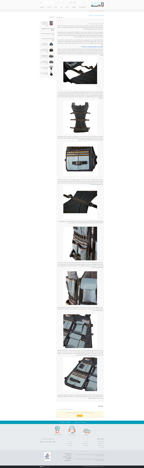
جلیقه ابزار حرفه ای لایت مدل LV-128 (96, 15)
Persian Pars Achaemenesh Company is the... (47, 34)
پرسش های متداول (100, 445)
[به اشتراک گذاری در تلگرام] (59, 17)
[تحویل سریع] (87, 430)
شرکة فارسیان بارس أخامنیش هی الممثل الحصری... (48, 39)
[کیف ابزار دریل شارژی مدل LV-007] (51, 68)
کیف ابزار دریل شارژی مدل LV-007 (45, 68)
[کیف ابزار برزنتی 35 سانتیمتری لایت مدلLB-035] (51, 49)
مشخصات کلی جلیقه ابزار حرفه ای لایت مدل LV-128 (92, 47)
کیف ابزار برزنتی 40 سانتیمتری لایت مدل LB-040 (44, 62)
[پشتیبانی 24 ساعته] (72, 430)
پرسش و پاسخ (69, 443)
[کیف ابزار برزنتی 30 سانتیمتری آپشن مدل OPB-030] (51, 44)
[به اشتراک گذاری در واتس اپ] (57, 17)
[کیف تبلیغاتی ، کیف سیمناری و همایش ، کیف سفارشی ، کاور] (51, 23)
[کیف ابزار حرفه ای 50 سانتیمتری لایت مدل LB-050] (51, 56)
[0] (56, 409)
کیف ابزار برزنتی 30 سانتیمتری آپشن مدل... (44, 44)
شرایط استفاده (85, 445)
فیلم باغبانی (102, 447)
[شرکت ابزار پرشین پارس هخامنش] (96, 4)
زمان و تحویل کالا (85, 443)
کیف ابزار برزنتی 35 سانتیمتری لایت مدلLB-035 (44, 51)
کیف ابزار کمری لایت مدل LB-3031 (44, 73)
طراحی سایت (48, 466)
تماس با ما (70, 441)
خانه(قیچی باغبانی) (101, 441)
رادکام (45, 466)
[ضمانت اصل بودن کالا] (57, 430)
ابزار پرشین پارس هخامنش (99, 10)
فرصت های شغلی (101, 443)
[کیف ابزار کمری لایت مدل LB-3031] (51, 73)
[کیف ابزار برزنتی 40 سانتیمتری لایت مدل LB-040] (51, 61)
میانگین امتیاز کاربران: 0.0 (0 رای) (67, 409)
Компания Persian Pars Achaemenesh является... (48, 29)
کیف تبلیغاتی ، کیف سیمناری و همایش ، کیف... (45, 24)
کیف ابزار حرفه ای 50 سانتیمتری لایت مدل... (44, 56)
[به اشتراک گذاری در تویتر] (61, 17)
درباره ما (86, 441)
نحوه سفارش (70, 445)
